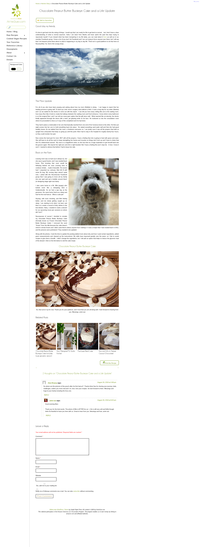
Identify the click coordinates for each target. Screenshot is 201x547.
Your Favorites (13, 42)
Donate (10, 60)
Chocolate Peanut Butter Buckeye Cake (77, 246)
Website (38, 475)
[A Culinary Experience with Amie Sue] (16, 13)
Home (38, 3)
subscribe (76, 491)
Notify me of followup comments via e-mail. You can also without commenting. (65, 491)
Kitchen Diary (45, 3)
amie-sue (53, 400)
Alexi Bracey (52, 383)
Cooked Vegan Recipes (17, 39)
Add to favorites (46, 20)
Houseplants (12, 49)
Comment (39, 436)
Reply (46, 395)
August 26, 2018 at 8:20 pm (106, 400)
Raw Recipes (12, 35)
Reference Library (14, 46)
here (105, 37)
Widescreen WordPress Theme (59, 509)
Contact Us (11, 56)
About (9, 53)
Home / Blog (12, 32)
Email (38, 467)
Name (38, 458)
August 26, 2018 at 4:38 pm (106, 382)
